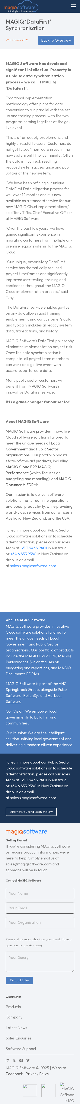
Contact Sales (19, 980)
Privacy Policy (37, 1073)
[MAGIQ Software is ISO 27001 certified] (67, 1090)
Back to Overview (56, 40)
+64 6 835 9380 (23, 553)
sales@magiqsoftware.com (33, 797)
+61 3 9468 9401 (33, 548)
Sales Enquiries (18, 1038)
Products (13, 1006)
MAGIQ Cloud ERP (21, 466)
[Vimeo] (27, 1060)
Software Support (21, 1048)
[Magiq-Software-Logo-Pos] (21, 6)
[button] (73, 6)
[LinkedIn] (7, 1060)
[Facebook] (21, 1060)
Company (14, 1017)
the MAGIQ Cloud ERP (37, 656)
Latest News (16, 1027)
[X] (14, 1060)
